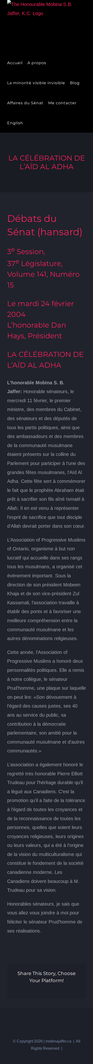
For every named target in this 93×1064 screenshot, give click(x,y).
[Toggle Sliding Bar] (29, 123)
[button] (37, 123)
